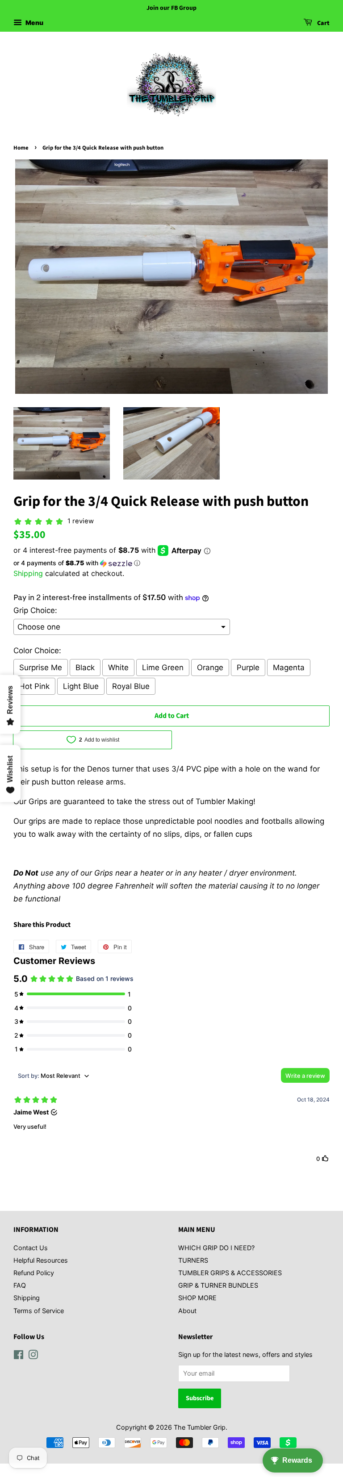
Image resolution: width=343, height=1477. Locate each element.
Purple (248, 667)
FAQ (19, 1285)
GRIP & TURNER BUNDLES (218, 1285)
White (118, 667)
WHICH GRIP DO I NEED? (216, 1248)
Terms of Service (38, 1310)
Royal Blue (131, 686)
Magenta (289, 667)
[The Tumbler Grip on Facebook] (18, 1356)
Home (21, 148)
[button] (171, 563)
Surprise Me (40, 667)
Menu (33, 22)
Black (85, 667)
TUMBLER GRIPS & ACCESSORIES (230, 1273)
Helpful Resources (40, 1260)
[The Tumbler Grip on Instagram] (33, 1356)
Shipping (28, 573)
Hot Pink (34, 686)
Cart (323, 23)
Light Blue (81, 686)
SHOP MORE (197, 1298)
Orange (210, 667)
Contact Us (30, 1248)
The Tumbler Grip (200, 1427)
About (187, 1310)
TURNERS (193, 1260)
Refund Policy (33, 1273)
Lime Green (163, 667)
